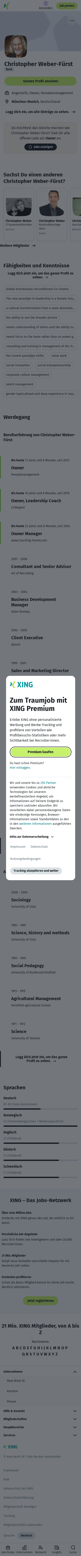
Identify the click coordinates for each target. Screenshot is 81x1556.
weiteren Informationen (35, 824)
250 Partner (48, 783)
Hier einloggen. (20, 768)
